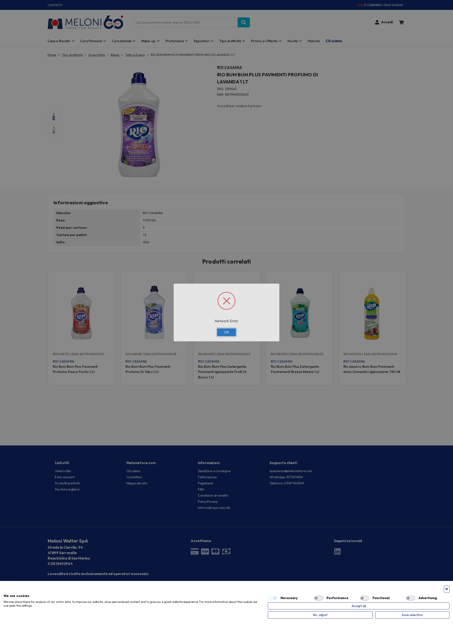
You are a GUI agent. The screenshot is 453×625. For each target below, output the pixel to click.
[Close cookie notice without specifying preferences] (446, 589)
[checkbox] (272, 598)
